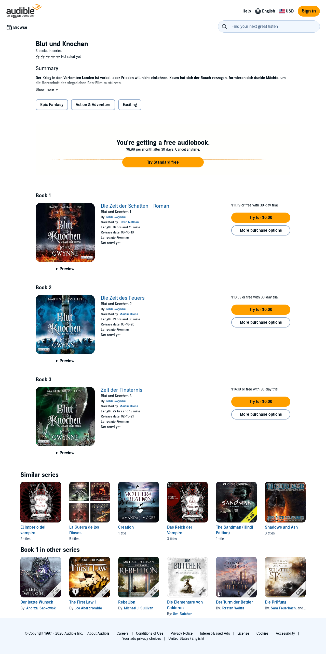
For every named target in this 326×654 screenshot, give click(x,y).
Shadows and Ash (281, 527)
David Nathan (129, 222)
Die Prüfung (275, 602)
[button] (47, 89)
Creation (126, 527)
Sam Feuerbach (283, 608)
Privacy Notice (182, 633)
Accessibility (285, 633)
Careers (123, 633)
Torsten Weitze (233, 608)
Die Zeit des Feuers (123, 298)
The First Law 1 (83, 602)
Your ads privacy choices (141, 638)
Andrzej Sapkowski (41, 608)
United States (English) (186, 638)
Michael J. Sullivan (138, 608)
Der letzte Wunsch (36, 602)
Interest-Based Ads (215, 633)
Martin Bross (128, 314)
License (243, 633)
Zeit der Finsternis (121, 390)
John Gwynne (116, 217)
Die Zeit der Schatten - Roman (135, 206)
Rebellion (126, 602)
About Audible (98, 633)
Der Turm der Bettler (234, 602)
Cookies (262, 633)
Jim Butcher (182, 614)
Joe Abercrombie (88, 608)
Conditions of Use (149, 633)
